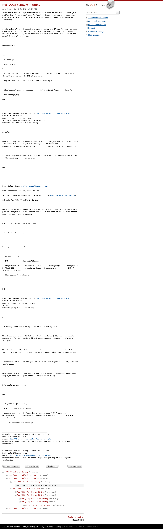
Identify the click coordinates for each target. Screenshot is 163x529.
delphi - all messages (97, 21)
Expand (91, 28)
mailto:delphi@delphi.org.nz (62, 195)
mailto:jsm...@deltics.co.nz (34, 186)
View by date (52, 466)
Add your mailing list (30, 527)
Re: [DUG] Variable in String (22, 475)
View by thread (32, 466)
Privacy (58, 527)
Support (50, 527)
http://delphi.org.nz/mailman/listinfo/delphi (30, 439)
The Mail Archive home (98, 18)
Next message (74, 466)
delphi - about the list (97, 25)
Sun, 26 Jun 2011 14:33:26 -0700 (25, 9)
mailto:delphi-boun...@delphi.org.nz (53, 113)
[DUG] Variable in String (16, 472)
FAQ (42, 527)
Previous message (11, 466)
